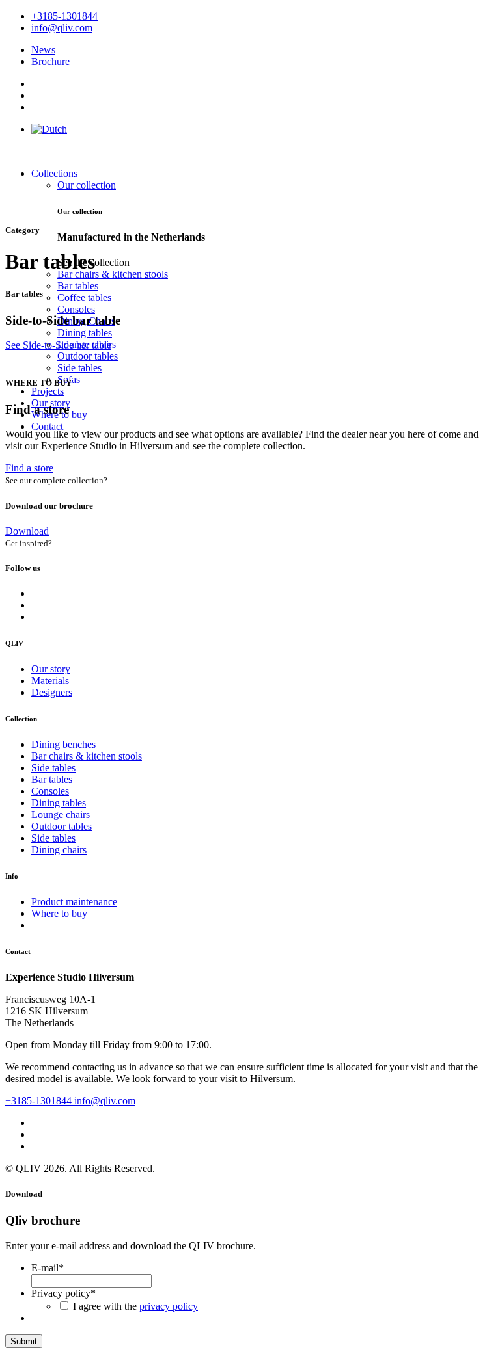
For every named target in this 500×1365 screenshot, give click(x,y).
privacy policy (168, 1306)
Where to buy (59, 913)
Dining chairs (59, 849)
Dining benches (63, 744)
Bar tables (77, 285)
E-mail (47, 1267)
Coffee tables (84, 297)
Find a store (29, 467)
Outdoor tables (87, 356)
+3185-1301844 (39, 1100)
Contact (47, 426)
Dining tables (84, 332)
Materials (50, 680)
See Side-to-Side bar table (58, 345)
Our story (50, 668)
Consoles (76, 309)
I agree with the (135, 1306)
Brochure (50, 61)
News (43, 49)
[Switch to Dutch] (49, 129)
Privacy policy (63, 1293)
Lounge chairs (60, 814)
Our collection (86, 185)
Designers (51, 692)
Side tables (79, 367)
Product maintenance (74, 901)
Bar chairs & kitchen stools (112, 274)
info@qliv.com (104, 1100)
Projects (47, 391)
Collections (54, 173)
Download (27, 531)
